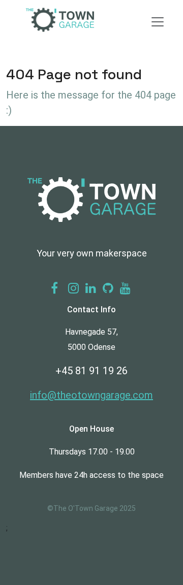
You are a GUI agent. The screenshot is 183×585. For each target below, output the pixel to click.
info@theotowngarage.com (91, 395)
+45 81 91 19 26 (91, 371)
